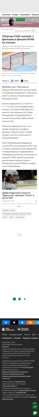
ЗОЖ (34, 335)
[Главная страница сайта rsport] (12, 20)
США (4, 217)
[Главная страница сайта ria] (2, 20)
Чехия (11, 217)
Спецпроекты (7, 338)
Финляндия (20, 217)
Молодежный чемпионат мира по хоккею (17, 214)
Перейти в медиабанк (30, 73)
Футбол (4, 335)
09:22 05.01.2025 (8, 29)
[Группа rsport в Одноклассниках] (30, 322)
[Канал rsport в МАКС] (6, 322)
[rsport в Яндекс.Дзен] (14, 322)
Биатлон (27, 335)
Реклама (17, 338)
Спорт (13, 210)
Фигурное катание (15, 335)
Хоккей (5, 210)
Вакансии (5, 347)
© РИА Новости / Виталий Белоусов (12, 73)
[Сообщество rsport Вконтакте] (22, 322)
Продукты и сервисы (30, 338)
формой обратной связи (27, 390)
